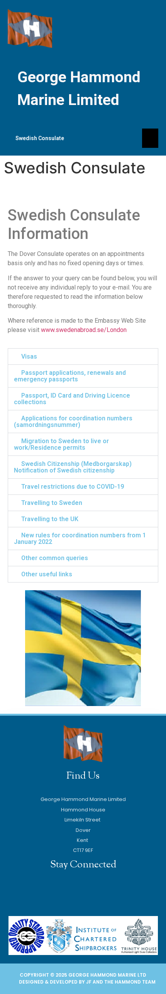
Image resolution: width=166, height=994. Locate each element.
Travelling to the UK (49, 519)
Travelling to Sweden (51, 502)
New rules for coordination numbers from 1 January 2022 (80, 538)
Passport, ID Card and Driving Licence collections (72, 399)
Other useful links (46, 574)
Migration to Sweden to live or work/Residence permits (61, 444)
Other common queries (54, 558)
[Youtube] (73, 893)
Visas (29, 356)
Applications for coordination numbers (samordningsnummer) (73, 421)
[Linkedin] (92, 893)
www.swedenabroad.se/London (84, 330)
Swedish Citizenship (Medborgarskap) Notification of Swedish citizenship (73, 467)
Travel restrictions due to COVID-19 (72, 486)
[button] (83, 356)
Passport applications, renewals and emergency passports (70, 376)
